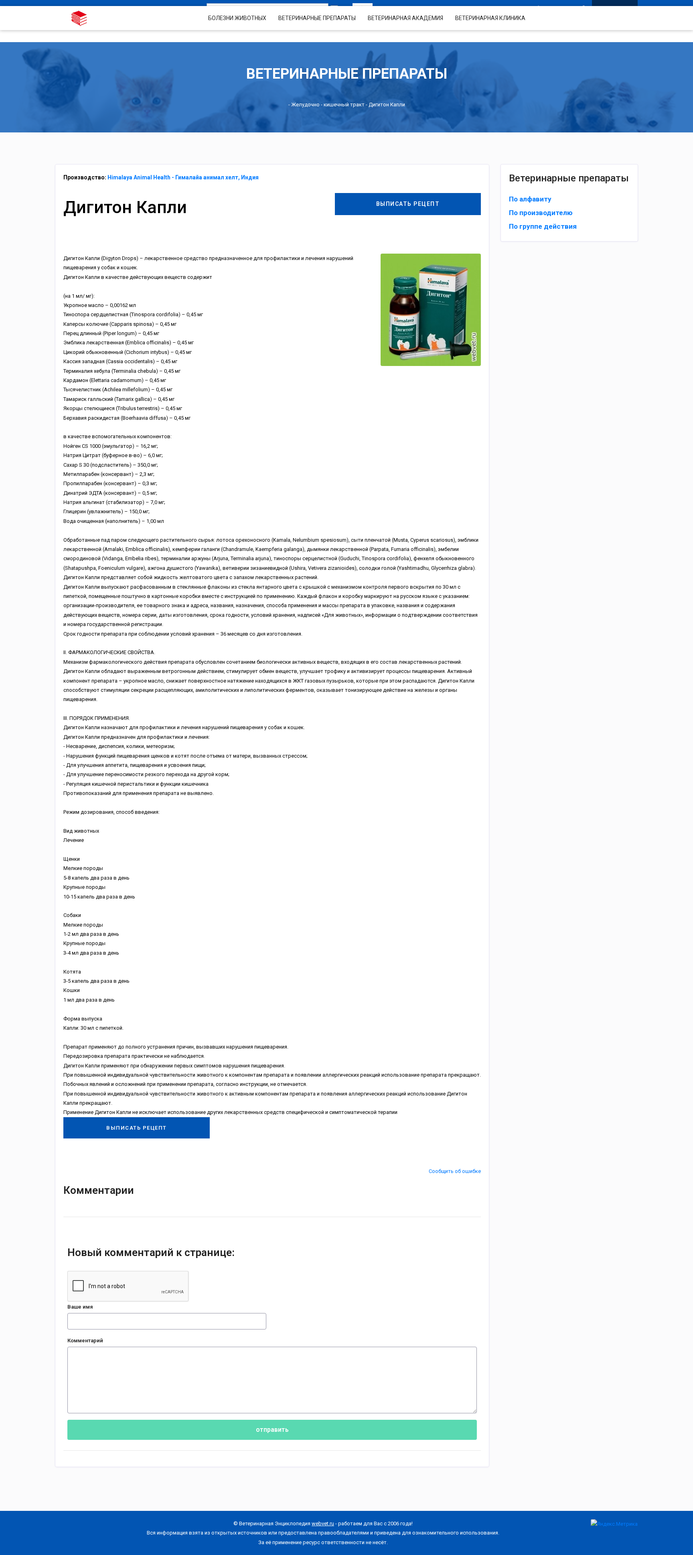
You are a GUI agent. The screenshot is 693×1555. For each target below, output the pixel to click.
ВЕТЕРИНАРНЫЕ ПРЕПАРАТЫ (317, 18)
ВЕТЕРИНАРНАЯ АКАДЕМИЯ (405, 18)
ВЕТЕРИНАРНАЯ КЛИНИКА (490, 18)
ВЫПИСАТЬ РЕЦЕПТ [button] (408, 204)
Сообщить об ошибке (455, 1171)
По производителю (541, 213)
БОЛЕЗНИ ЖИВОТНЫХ (237, 18)
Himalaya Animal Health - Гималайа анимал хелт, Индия (183, 177)
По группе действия (543, 226)
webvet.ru (323, 1523)
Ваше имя (80, 1307)
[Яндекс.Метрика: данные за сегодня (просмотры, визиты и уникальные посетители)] (614, 1524)
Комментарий (85, 1341)
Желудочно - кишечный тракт (328, 105)
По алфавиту (530, 199)
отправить (272, 1429)
